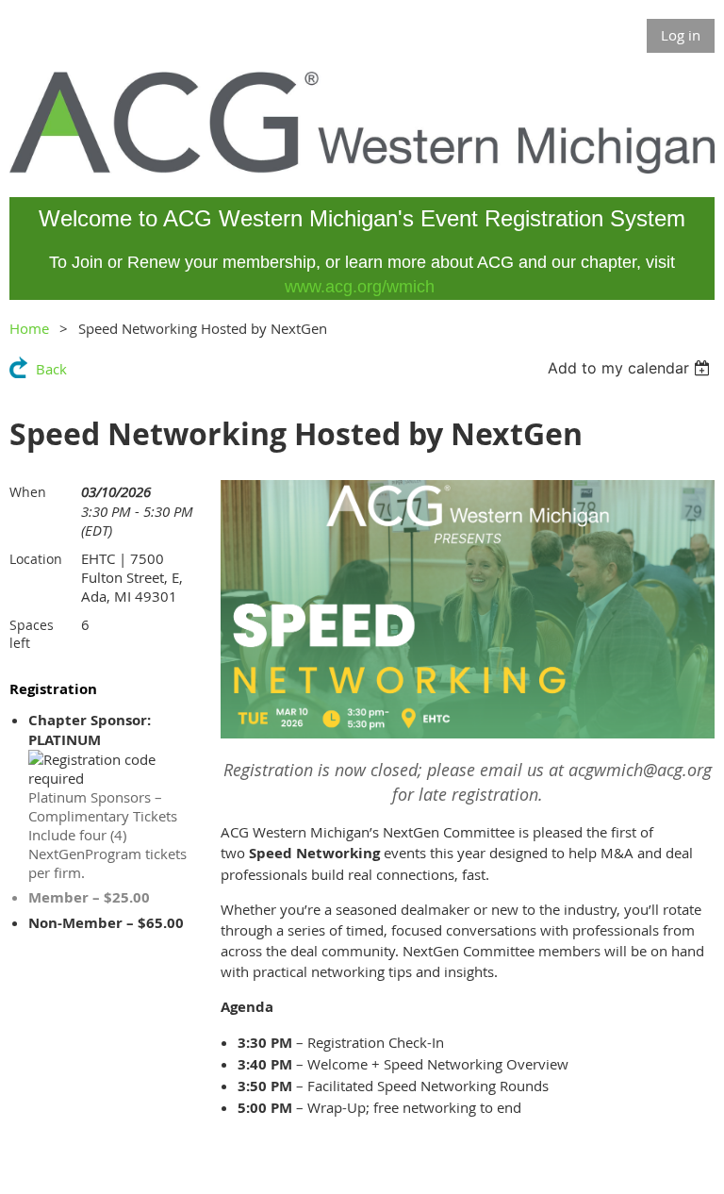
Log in (680, 34)
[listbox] (631, 368)
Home (29, 328)
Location (35, 559)
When (27, 492)
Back (51, 368)
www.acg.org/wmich (360, 286)
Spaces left (31, 634)
